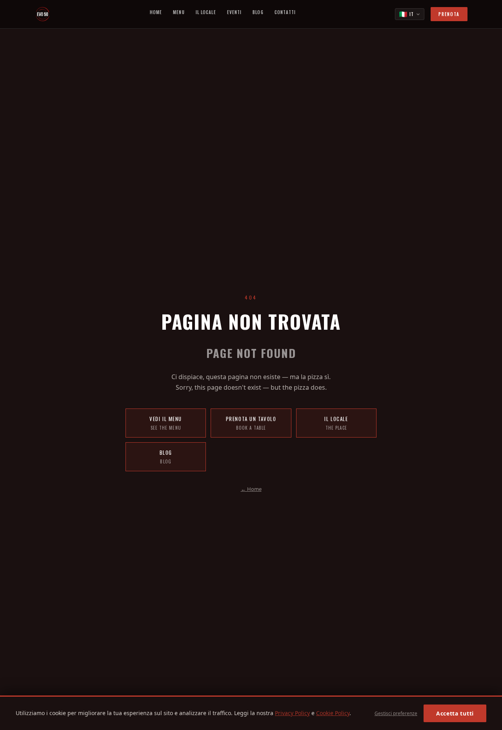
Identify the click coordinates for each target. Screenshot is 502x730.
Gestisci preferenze (396, 713)
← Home (251, 488)
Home (156, 12)
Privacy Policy (292, 713)
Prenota (449, 14)
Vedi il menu (165, 423)
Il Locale (206, 12)
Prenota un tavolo (251, 423)
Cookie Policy (332, 713)
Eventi (234, 12)
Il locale (336, 423)
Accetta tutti (455, 713)
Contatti (285, 12)
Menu (178, 12)
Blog (258, 12)
